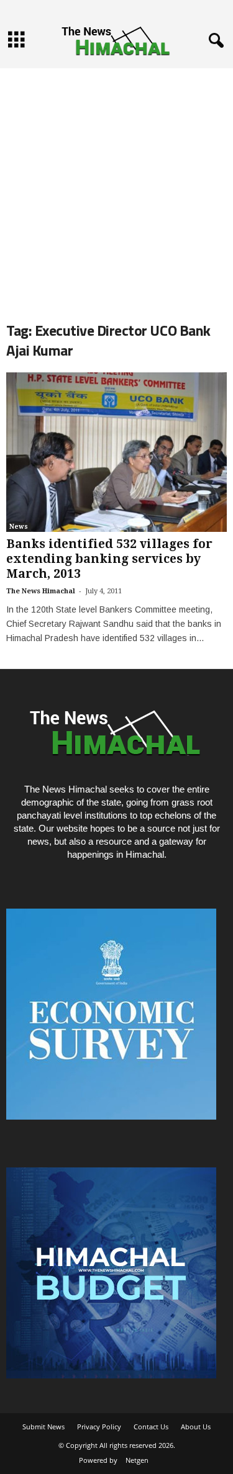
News (18, 526)
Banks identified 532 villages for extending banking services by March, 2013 (109, 559)
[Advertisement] (116, 184)
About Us (196, 1426)
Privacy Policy (99, 1426)
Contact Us (151, 1426)
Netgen (137, 1460)
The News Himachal (40, 591)
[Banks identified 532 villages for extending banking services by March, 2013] (116, 452)
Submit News (43, 1426)
